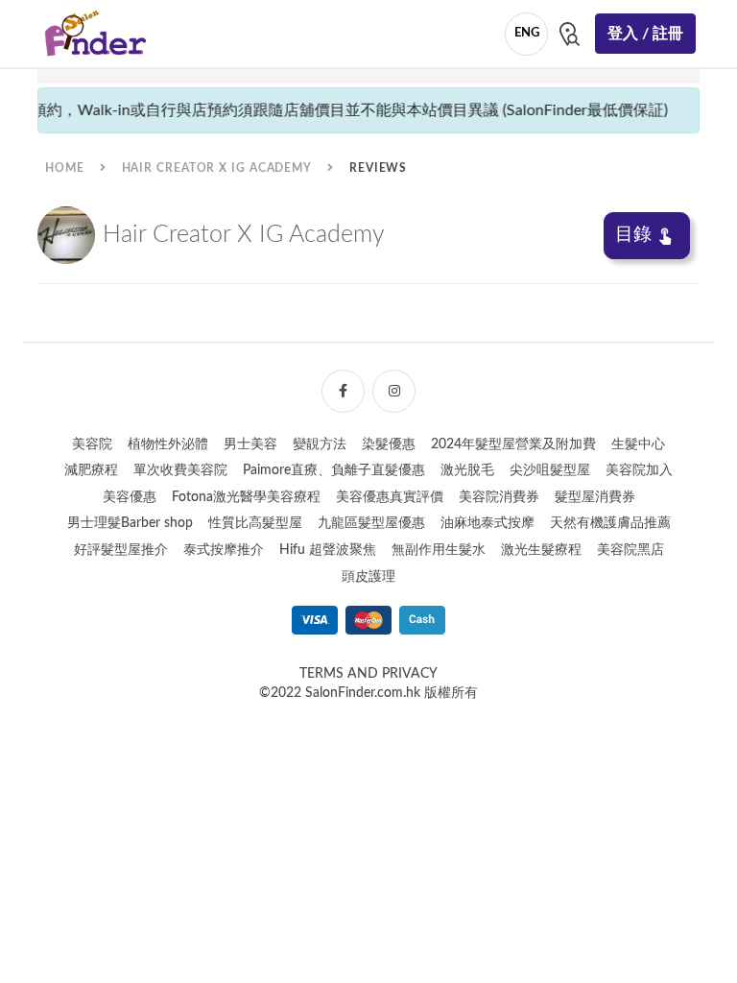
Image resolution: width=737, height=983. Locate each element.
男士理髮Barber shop (130, 523)
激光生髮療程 (541, 550)
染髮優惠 (389, 444)
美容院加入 (639, 470)
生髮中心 (638, 444)
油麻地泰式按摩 (487, 523)
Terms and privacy (368, 674)
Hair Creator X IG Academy (217, 168)
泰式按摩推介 (223, 550)
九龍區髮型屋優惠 (371, 523)
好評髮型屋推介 (121, 550)
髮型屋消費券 (595, 497)
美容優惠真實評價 (389, 497)
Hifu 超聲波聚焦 (327, 550)
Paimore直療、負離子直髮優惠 (334, 470)
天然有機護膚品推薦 (610, 523)
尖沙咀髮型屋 (550, 470)
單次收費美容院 (180, 470)
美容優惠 (129, 497)
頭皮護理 (368, 577)
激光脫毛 (467, 470)
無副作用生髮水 (439, 550)
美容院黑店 (630, 550)
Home (64, 168)
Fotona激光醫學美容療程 (246, 497)
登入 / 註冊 (645, 33)
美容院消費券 (499, 497)
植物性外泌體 (168, 444)
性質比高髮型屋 (255, 523)
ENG (526, 33)
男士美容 (250, 444)
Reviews (378, 168)
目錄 (633, 235)
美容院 (92, 444)
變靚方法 (319, 444)
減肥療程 (91, 470)
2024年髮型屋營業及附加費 (513, 444)
